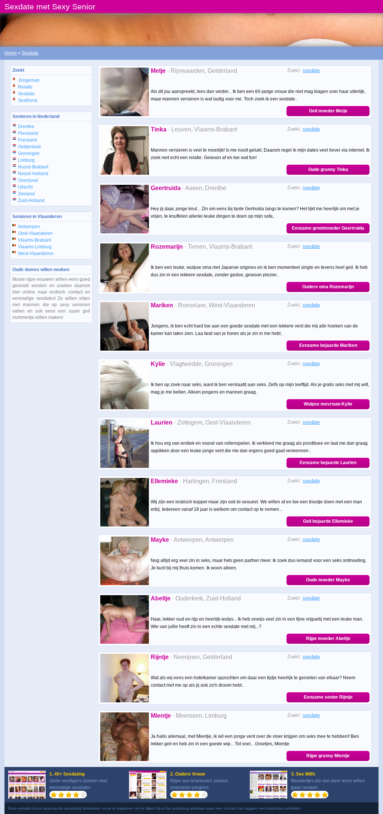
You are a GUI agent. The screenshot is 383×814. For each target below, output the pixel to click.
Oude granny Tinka (328, 169)
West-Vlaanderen (35, 253)
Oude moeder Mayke (328, 579)
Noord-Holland (33, 173)
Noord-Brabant (33, 167)
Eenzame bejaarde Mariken (328, 345)
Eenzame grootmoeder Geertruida (328, 228)
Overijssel (28, 180)
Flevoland (28, 133)
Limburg (26, 160)
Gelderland (29, 146)
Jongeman (29, 80)
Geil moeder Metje (328, 111)
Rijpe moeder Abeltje (328, 638)
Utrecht (25, 187)
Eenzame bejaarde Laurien (328, 462)
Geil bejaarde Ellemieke (328, 521)
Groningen (29, 153)
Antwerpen (29, 226)
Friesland (27, 140)
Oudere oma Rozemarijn (328, 286)
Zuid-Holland (31, 200)
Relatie (25, 87)
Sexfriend (27, 100)
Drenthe (26, 126)
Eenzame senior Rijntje (328, 697)
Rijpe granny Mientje (328, 755)
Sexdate (30, 53)
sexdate (311, 70)
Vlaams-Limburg (35, 246)
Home (10, 53)
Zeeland (26, 193)
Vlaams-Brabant (34, 240)
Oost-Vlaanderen (35, 233)
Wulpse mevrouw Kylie (328, 404)
